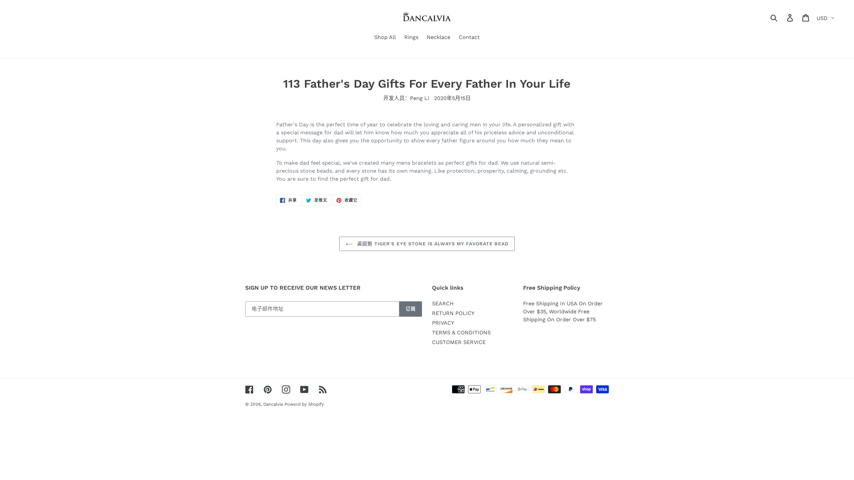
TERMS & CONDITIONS (461, 332)
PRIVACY (443, 323)
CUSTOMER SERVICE (459, 342)
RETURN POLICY (453, 313)
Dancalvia (273, 404)
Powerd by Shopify (304, 404)
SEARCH (443, 303)
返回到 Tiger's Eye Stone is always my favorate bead (432, 243)
